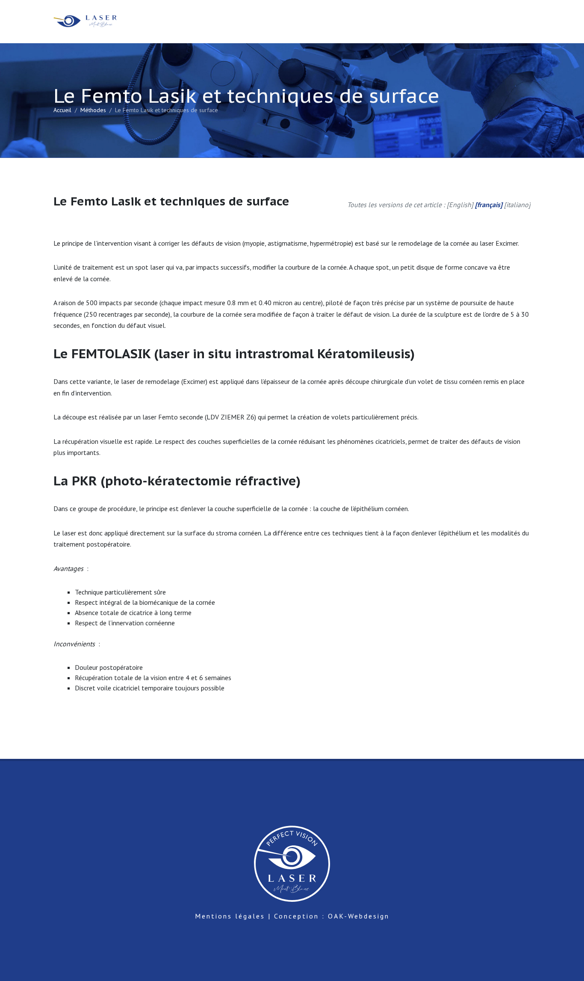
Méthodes (93, 110)
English (460, 204)
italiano (517, 204)
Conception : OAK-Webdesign (331, 916)
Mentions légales (230, 916)
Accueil (62, 110)
